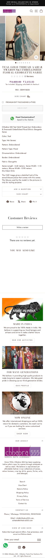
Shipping (19, 84)
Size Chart (22, 194)
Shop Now (22, 434)
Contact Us (22, 503)
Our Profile (22, 386)
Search (22, 481)
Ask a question (22, 189)
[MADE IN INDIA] (22, 309)
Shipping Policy (22, 492)
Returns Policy (22, 489)
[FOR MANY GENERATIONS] (22, 357)
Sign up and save (22, 528)
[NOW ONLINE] (22, 403)
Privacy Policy (22, 496)
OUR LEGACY (22, 441)
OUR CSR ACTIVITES (22, 340)
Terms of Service (22, 500)
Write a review (22, 227)
